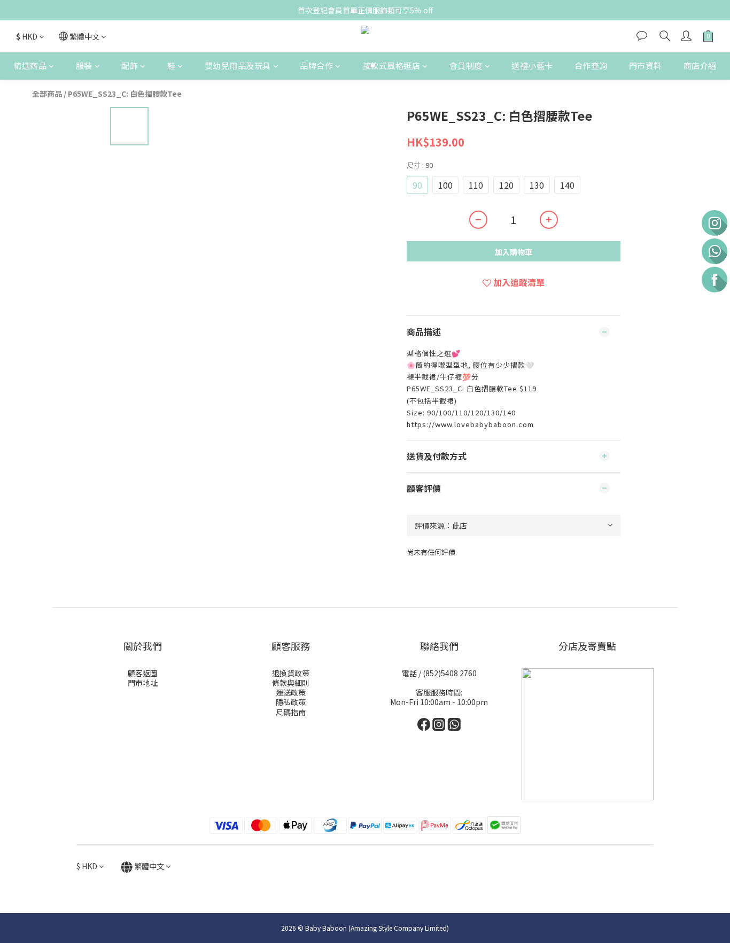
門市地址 (143, 682)
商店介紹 (700, 65)
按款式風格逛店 (391, 65)
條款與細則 (290, 682)
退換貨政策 (290, 673)
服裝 (84, 65)
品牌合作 (316, 65)
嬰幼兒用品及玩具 (238, 65)
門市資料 (645, 65)
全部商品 (47, 93)
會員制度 (466, 65)
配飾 (129, 65)
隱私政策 (291, 702)
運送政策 (291, 692)
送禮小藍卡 (532, 65)
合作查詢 (591, 65)
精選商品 (29, 65)
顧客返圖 (143, 673)
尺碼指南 (291, 712)
